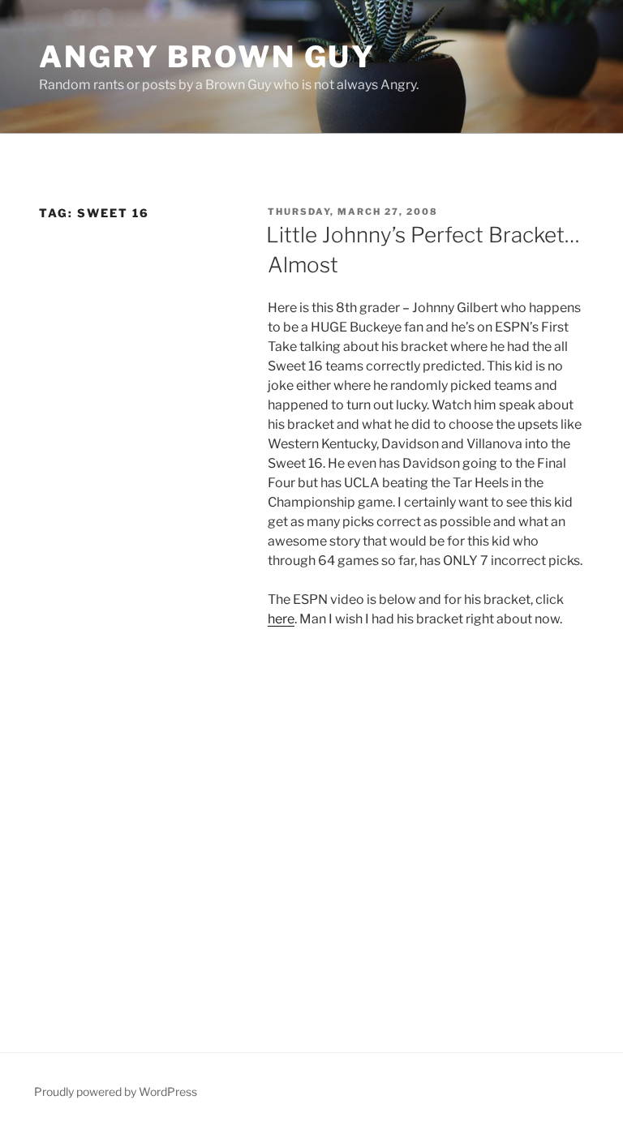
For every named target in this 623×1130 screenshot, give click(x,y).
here (281, 619)
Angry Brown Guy (207, 57)
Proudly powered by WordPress (115, 1091)
